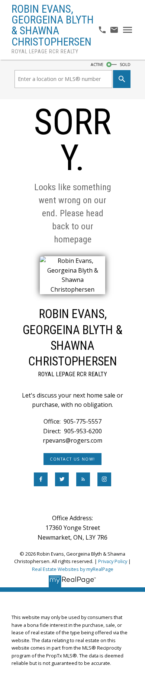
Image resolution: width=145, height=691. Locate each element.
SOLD (125, 64)
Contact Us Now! (72, 459)
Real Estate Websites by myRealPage (72, 569)
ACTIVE (97, 64)
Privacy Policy (112, 561)
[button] (73, 459)
